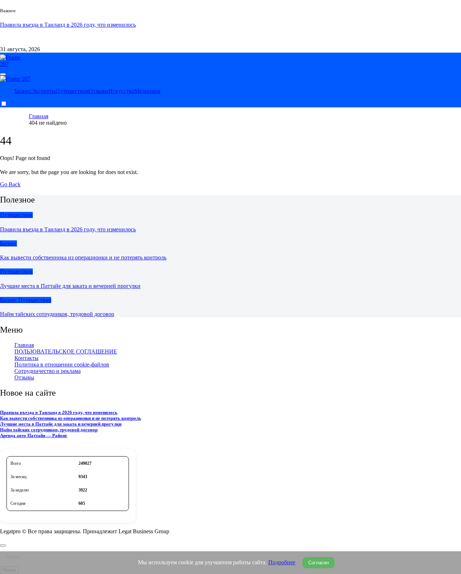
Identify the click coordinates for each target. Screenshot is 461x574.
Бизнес (22, 91)
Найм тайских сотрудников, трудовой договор (57, 314)
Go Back (10, 184)
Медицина (147, 91)
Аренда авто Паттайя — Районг (33, 435)
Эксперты (43, 91)
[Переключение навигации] (3, 74)
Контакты (41, 37)
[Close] (3, 545)
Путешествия (72, 91)
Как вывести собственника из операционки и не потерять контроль (83, 257)
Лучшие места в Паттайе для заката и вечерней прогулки (70, 286)
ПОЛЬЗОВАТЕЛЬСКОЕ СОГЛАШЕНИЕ (65, 351)
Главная (24, 345)
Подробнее (281, 562)
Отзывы (98, 91)
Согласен (318, 562)
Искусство (121, 91)
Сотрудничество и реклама (90, 37)
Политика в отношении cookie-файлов (61, 364)
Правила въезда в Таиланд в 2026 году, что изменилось (68, 229)
